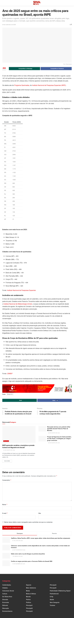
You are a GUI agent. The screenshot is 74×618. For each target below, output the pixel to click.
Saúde (52, 599)
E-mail (5, 513)
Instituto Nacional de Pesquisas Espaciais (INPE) (49, 85)
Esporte (28, 585)
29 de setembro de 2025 (9, 24)
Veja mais (8, 460)
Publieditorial (54, 594)
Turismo (52, 605)
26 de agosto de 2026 (9, 450)
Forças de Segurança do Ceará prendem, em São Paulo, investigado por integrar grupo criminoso (59, 438)
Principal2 (29, 608)
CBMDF (10, 373)
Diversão (5, 599)
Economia (5, 602)
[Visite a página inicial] (37, 3)
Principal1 (29, 605)
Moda (28, 591)
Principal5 (53, 588)
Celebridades (6, 585)
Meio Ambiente (31, 588)
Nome (4, 504)
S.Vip (51, 597)
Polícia (6, 441)
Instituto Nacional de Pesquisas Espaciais (21, 290)
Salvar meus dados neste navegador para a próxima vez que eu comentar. (28, 522)
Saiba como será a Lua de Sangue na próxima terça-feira (28, 554)
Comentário (6, 480)
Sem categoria (54, 602)
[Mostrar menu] (3, 3)
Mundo (28, 597)
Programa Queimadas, (22, 85)
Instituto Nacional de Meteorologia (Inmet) (18, 304)
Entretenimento (7, 611)
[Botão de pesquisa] (71, 3)
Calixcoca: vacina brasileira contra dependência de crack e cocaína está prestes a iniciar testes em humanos (40, 546)
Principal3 (29, 611)
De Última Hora (7, 597)
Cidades (5, 588)
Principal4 (53, 585)
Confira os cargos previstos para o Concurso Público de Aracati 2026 (31, 561)
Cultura (4, 594)
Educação (5, 608)
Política (28, 602)
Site (39, 513)
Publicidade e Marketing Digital (60, 591)
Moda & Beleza (31, 594)
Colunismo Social (8, 591)
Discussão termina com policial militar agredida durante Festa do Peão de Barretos (58, 428)
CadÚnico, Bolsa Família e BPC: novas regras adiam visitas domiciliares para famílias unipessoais (40, 538)
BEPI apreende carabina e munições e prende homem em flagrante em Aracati (18, 446)
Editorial (5, 605)
